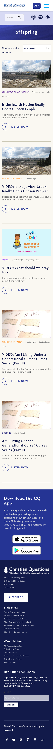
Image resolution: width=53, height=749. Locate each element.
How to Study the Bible (14, 615)
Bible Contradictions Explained (17, 622)
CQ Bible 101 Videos (12, 659)
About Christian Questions (15, 577)
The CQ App (9, 584)
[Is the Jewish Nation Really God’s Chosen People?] (26, 78)
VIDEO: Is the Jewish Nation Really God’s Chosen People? (25, 188)
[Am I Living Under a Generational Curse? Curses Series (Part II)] (26, 419)
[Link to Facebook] (7, 740)
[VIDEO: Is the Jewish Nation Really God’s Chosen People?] (26, 165)
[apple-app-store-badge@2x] (26, 539)
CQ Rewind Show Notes (14, 581)
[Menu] (45, 5)
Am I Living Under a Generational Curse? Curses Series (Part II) (24, 445)
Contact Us (9, 587)
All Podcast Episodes (13, 646)
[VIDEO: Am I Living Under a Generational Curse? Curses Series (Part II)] (26, 328)
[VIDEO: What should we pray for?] (26, 242)
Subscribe (11, 705)
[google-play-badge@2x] (26, 550)
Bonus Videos (10, 662)
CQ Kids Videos (11, 652)
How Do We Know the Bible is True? (19, 625)
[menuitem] (45, 5)
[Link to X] (21, 740)
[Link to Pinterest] (28, 740)
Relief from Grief (11, 629)
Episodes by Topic (11, 649)
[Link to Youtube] (14, 740)
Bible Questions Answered (15, 632)
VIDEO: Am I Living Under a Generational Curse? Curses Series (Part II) (24, 358)
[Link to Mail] (42, 740)
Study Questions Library (14, 612)
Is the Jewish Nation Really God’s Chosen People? (23, 106)
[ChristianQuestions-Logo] (14, 5)
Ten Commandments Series (16, 619)
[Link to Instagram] (35, 740)
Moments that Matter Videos (16, 656)
